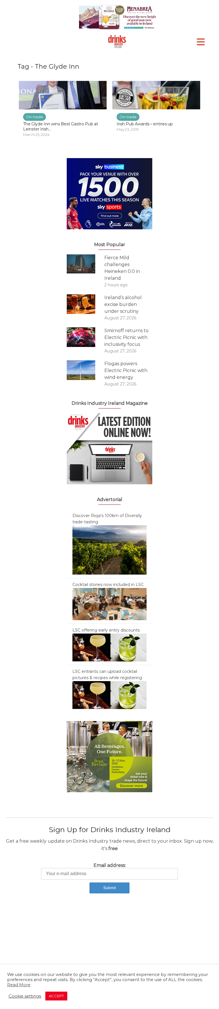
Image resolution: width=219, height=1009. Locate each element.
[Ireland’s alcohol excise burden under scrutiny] (85, 304)
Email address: (110, 865)
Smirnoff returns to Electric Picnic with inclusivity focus (126, 337)
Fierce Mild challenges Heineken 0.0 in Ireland (122, 268)
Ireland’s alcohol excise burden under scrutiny (123, 304)
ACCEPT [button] (56, 996)
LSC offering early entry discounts (106, 630)
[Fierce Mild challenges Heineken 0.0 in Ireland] (85, 263)
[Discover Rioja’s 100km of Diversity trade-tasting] (109, 549)
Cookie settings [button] (25, 996)
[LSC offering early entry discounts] (109, 647)
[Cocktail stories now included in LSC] (109, 603)
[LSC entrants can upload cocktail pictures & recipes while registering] (109, 694)
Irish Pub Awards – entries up (145, 123)
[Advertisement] (109, 946)
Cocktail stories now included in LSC (108, 584)
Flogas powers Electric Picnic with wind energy (125, 370)
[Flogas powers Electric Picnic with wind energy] (85, 370)
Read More (19, 984)
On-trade (34, 117)
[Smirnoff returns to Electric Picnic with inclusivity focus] (85, 337)
